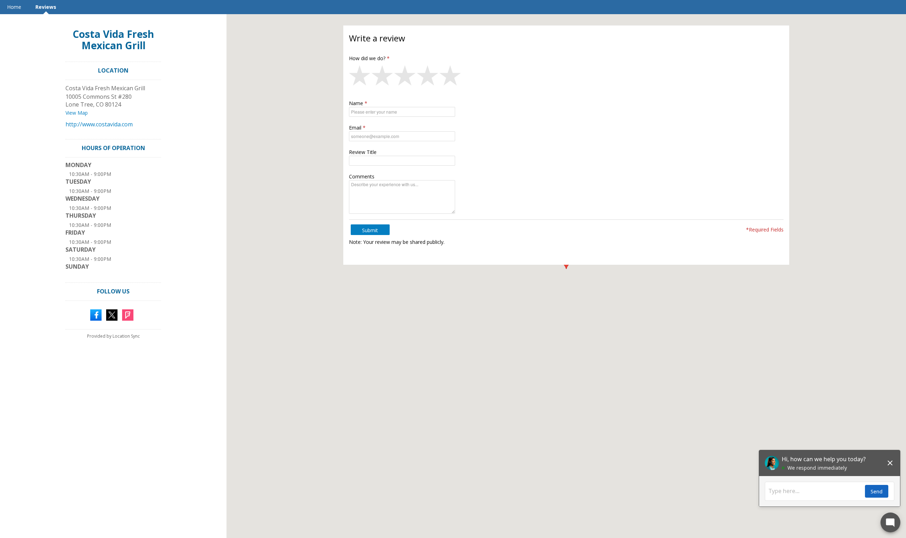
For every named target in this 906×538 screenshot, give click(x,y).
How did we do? (367, 58)
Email (355, 127)
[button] (360, 77)
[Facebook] (96, 314)
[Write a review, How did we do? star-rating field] (566, 77)
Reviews (45, 7)
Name (356, 103)
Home (14, 7)
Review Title (363, 152)
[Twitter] (111, 314)
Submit (370, 230)
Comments (361, 176)
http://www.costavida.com (99, 124)
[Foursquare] (127, 314)
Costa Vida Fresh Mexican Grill (113, 39)
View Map (76, 112)
